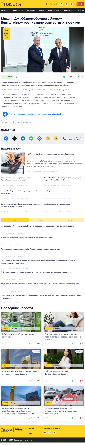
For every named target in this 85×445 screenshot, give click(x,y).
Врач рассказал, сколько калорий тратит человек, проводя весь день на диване (63, 337)
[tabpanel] (42, 264)
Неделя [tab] (42, 220)
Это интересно (54, 11)
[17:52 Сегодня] (64, 321)
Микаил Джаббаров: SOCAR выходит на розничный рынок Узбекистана (21, 192)
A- (79, 76)
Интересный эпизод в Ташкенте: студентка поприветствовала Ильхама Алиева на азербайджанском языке (38, 262)
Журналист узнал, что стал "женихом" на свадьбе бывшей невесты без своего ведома (40, 284)
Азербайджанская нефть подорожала (57, 191)
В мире (81, 11)
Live (81, 4)
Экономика (18, 11)
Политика (5, 11)
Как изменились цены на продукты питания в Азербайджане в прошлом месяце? (16, 179)
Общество (31, 11)
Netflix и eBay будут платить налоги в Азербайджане (50, 154)
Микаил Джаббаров (23, 122)
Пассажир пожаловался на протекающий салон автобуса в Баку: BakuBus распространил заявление (41, 296)
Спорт (41, 11)
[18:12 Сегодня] (21, 321)
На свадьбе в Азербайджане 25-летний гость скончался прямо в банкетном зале (37, 226)
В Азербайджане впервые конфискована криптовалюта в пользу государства (36, 272)
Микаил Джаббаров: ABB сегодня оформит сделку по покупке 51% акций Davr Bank (62, 179)
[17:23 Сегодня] (21, 396)
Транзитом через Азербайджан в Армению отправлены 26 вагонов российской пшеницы (20, 205)
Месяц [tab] (70, 220)
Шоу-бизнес (69, 11)
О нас (31, 429)
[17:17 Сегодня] (64, 396)
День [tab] (15, 220)
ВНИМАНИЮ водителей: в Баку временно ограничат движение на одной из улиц (61, 411)
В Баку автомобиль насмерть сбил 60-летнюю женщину (26, 237)
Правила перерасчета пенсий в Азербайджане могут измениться (30, 249)
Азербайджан (7, 122)
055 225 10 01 (74, 140)
